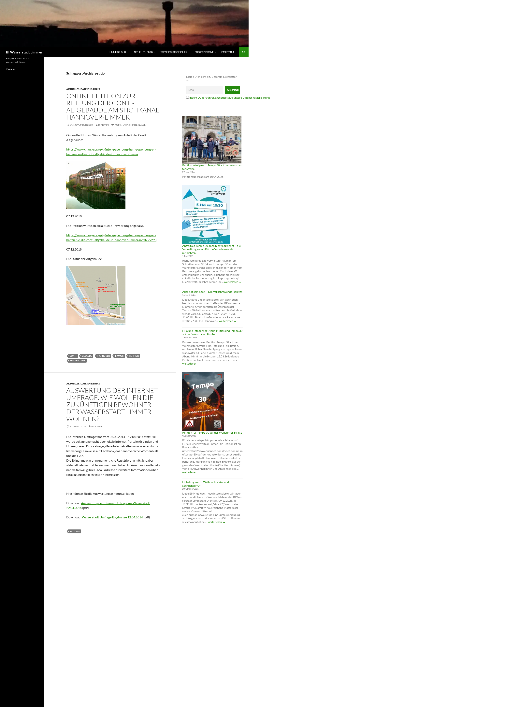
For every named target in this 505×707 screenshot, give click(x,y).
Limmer (119, 355)
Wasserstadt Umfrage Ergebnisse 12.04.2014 (112, 517)
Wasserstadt (77, 360)
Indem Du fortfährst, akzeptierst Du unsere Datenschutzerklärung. (229, 97)
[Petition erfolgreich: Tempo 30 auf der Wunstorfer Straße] (211, 140)
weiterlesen (233, 281)
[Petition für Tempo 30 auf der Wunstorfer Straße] (203, 401)
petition (134, 355)
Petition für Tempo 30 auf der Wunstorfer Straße (212, 432)
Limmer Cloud (117, 52)
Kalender (10, 69)
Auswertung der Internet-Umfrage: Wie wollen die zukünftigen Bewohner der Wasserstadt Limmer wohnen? (112, 404)
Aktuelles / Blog (143, 52)
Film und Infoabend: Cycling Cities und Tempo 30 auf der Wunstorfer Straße (212, 332)
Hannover (103, 355)
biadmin (103, 124)
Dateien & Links (90, 89)
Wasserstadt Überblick (174, 52)
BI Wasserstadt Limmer (24, 52)
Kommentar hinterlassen (131, 124)
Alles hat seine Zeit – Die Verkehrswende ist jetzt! (212, 291)
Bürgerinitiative (204, 52)
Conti (73, 355)
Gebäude (87, 355)
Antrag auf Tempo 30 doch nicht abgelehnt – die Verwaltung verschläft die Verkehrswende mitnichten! (211, 249)
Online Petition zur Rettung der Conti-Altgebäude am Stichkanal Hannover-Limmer (112, 106)
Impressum (227, 52)
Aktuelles (72, 89)
